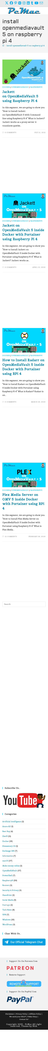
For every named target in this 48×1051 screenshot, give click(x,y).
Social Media (7, 900)
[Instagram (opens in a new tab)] (25, 3)
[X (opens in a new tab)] (7, 3)
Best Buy (6, 831)
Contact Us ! (24, 1019)
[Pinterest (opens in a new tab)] (16, 3)
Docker (6, 87)
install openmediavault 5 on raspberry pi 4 (26, 45)
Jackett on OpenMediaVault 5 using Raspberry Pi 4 (20, 96)
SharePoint (7, 895)
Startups (6, 905)
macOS (5, 861)
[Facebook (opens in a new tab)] (12, 3)
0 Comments (10, 132)
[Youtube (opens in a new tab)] (37, 3)
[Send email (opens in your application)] (41, 3)
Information (7, 856)
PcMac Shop (32, 1017)
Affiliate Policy (35, 1014)
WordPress (7, 924)
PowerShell (7, 875)
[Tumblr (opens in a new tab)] (33, 3)
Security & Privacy (10, 890)
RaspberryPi (36, 87)
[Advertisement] (24, 167)
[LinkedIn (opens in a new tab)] (29, 3)
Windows (6, 920)
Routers (5, 885)
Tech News (7, 910)
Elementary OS (8, 846)
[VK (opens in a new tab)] (20, 3)
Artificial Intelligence (11, 821)
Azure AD (6, 826)
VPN (4, 915)
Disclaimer (9, 1014)
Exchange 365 (8, 851)
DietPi (5, 836)
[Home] (3, 45)
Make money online (10, 866)
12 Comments (11, 536)
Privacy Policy (21, 1014)
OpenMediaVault (20, 87)
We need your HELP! (17, 1017)
